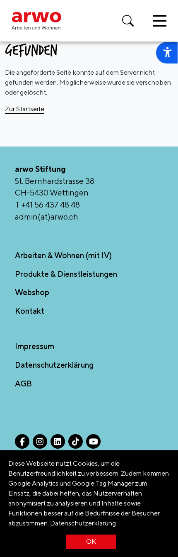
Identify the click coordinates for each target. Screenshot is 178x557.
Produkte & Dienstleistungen (66, 273)
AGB (23, 383)
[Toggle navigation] (159, 21)
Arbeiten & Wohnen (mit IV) (63, 255)
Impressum (34, 346)
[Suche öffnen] (128, 20)
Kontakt (29, 310)
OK (91, 541)
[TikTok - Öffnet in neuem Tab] (75, 441)
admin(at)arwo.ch (46, 216)
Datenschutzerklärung (83, 523)
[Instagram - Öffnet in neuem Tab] (40, 441)
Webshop (32, 292)
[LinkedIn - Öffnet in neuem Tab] (58, 441)
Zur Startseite (24, 109)
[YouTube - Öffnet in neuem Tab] (93, 441)
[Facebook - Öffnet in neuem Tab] (22, 441)
